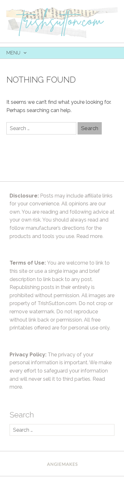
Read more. (89, 236)
